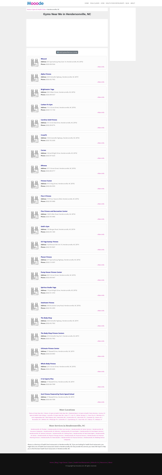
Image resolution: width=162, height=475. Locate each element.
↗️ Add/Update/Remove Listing (67, 52)
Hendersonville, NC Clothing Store (62, 433)
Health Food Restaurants (115, 3)
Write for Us (95, 462)
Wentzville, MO (61, 417)
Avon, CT (67, 415)
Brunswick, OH (36, 419)
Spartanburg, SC (72, 419)
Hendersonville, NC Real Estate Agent (83, 433)
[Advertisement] (67, 33)
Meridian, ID (100, 415)
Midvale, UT (98, 419)
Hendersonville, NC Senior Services (81, 429)
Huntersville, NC (71, 417)
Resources (103, 462)
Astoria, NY (98, 417)
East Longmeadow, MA (38, 417)
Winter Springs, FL (82, 415)
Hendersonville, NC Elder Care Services (59, 429)
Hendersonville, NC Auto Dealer (70, 431)
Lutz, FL (73, 415)
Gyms (102, 3)
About (133, 3)
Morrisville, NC (81, 417)
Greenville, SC (63, 419)
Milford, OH (45, 419)
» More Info (100, 67)
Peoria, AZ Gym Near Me (36, 413)
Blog (127, 3)
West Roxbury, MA (51, 417)
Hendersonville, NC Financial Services (75, 435)
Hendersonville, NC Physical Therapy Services (50, 435)
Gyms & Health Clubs (39, 9)
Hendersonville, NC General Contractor (41, 433)
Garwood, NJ (90, 417)
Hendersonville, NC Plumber (39, 429)
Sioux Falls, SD (83, 419)
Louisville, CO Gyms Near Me (55, 415)
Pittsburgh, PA (54, 419)
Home (87, 3)
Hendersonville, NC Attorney (52, 431)
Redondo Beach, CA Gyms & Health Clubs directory (83, 413)
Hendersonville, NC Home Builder (50, 437)
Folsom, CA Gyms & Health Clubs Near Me (56, 413)
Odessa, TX (91, 419)
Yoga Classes (94, 3)
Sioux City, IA (91, 415)
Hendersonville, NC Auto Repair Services (91, 431)
